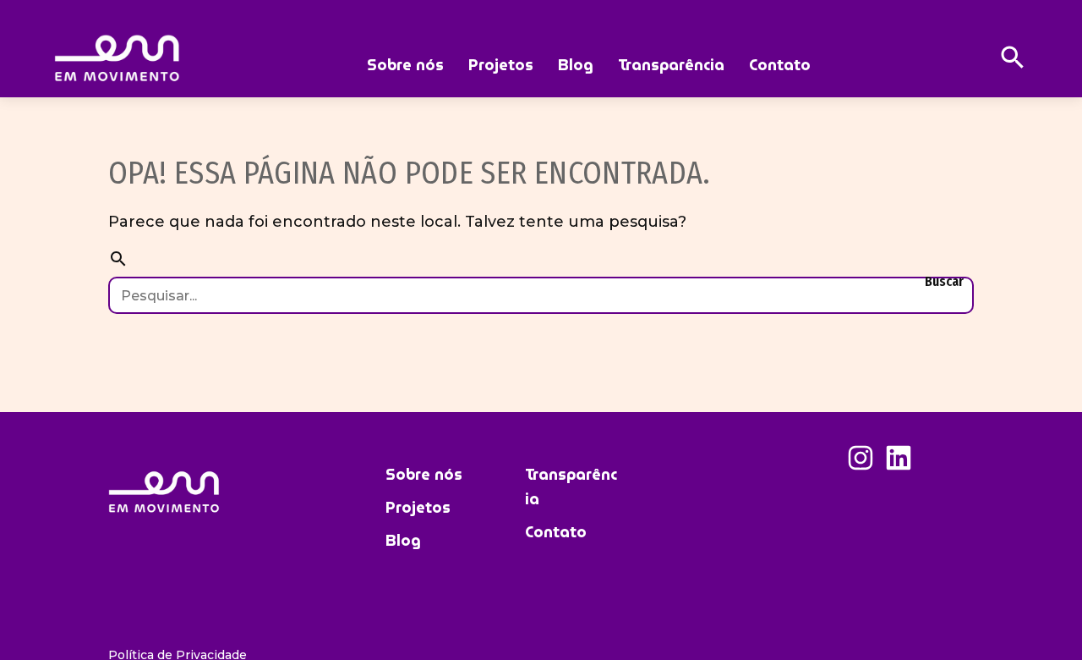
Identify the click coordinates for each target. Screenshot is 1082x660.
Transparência (671, 64)
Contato (780, 64)
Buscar (944, 281)
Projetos (500, 64)
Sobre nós (405, 64)
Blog (575, 64)
